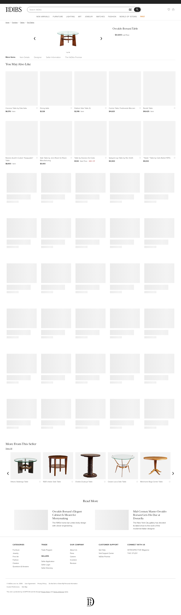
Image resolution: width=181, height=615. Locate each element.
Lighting (70, 16)
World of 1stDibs (128, 16)
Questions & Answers (21, 566)
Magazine (138, 550)
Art (80, 16)
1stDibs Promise (104, 556)
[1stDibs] (14, 9)
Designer (38, 57)
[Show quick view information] (36, 108)
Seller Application (47, 561)
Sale (142, 16)
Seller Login (45, 564)
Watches (100, 16)
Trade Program (46, 550)
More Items (10, 57)
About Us (73, 550)
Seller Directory (47, 568)
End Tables (30, 22)
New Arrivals (42, 16)
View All (9, 448)
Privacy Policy (42, 583)
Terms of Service (58, 592)
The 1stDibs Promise (73, 57)
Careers (73, 556)
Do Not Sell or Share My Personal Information (63, 583)
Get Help (102, 550)
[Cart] (173, 9)
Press (72, 553)
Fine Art (16, 556)
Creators (16, 563)
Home (7, 22)
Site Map (24, 587)
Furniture (58, 16)
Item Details (25, 57)
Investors (73, 560)
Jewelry (89, 16)
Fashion (112, 16)
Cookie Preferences (13, 587)
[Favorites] (169, 9)
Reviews (73, 563)
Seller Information (53, 57)
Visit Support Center (106, 553)
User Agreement (30, 583)
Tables (22, 22)
